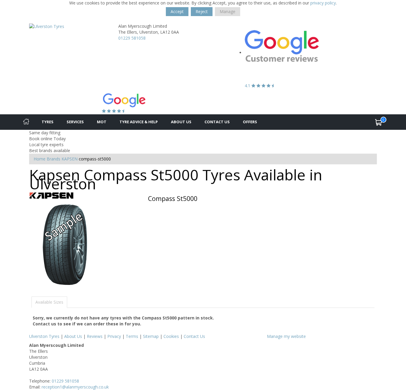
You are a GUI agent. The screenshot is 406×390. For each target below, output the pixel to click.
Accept (177, 11)
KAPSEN (70, 159)
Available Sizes (49, 302)
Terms (132, 336)
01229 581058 (132, 38)
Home (39, 159)
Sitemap (151, 336)
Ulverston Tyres (44, 336)
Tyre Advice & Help (138, 121)
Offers (250, 121)
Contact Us (217, 121)
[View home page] (46, 26)
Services (75, 121)
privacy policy (323, 3)
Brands (53, 159)
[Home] (26, 122)
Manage (227, 11)
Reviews (95, 336)
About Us (181, 121)
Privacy (114, 336)
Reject (202, 11)
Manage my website (286, 336)
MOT (101, 121)
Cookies (171, 336)
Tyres (47, 121)
